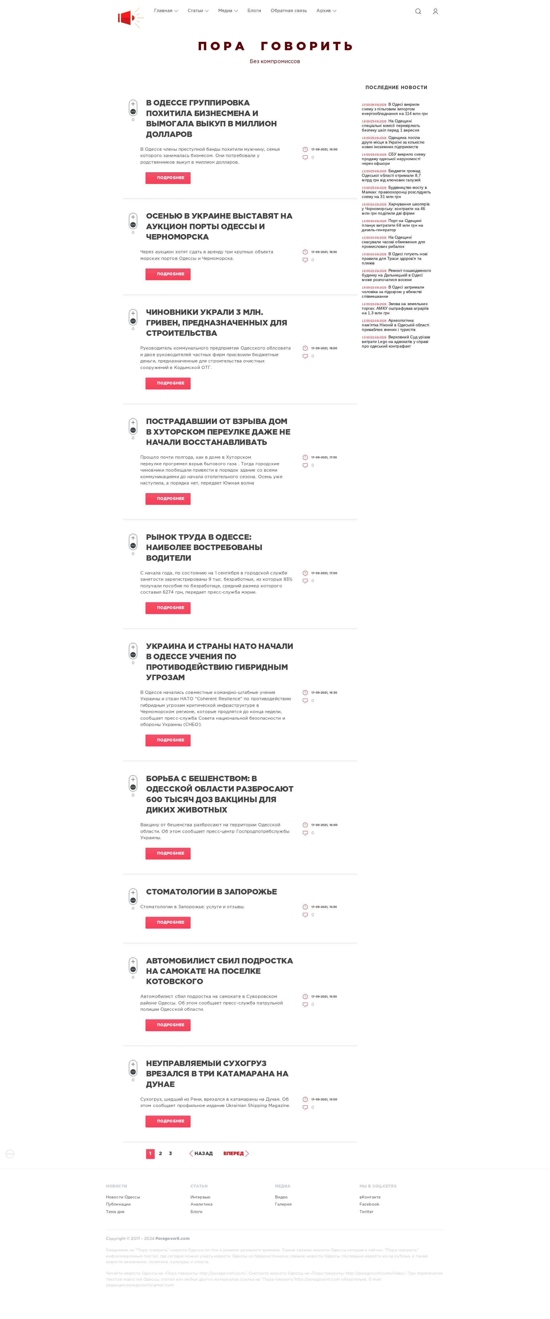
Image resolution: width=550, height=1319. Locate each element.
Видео (281, 1197)
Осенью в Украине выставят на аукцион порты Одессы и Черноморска (219, 227)
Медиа (225, 11)
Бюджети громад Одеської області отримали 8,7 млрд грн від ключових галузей (391, 175)
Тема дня (115, 1212)
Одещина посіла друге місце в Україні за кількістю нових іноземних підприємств (393, 142)
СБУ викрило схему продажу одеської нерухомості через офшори (393, 159)
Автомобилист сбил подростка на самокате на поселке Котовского (219, 972)
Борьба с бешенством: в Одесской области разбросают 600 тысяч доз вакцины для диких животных (220, 795)
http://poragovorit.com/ (223, 1273)
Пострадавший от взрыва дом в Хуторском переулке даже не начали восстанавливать (218, 432)
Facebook (369, 1204)
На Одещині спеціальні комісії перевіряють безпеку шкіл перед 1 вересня (391, 125)
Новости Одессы (123, 1197)
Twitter (366, 1212)
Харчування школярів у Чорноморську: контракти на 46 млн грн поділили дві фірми (395, 208)
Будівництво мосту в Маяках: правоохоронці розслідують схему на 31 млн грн (396, 192)
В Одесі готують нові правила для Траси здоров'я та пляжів (394, 258)
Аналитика (201, 1204)
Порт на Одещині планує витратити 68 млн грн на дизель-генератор (392, 225)
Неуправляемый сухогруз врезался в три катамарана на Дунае (217, 1074)
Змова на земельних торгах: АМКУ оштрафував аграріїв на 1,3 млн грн (395, 308)
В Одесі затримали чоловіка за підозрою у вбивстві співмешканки (393, 292)
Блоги (254, 11)
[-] (133, 111)
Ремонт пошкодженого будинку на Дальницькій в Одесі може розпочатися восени (396, 275)
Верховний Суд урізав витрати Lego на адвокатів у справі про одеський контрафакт (396, 341)
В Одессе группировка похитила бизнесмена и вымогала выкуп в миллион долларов (211, 119)
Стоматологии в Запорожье (211, 892)
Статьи (195, 11)
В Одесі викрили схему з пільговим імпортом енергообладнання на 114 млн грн (395, 109)
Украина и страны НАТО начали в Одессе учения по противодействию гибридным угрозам (219, 662)
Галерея (283, 1204)
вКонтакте (370, 1197)
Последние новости (396, 88)
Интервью (200, 1197)
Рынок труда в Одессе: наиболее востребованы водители (204, 548)
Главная (163, 11)
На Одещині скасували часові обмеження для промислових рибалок (393, 242)
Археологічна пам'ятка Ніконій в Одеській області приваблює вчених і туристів (395, 325)
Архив (324, 11)
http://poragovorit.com (317, 1279)
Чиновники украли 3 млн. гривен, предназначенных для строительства (216, 323)
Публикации (118, 1204)
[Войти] (435, 11)
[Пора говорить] (125, 11)
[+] (133, 104)
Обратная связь (289, 11)
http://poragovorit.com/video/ (375, 1273)
